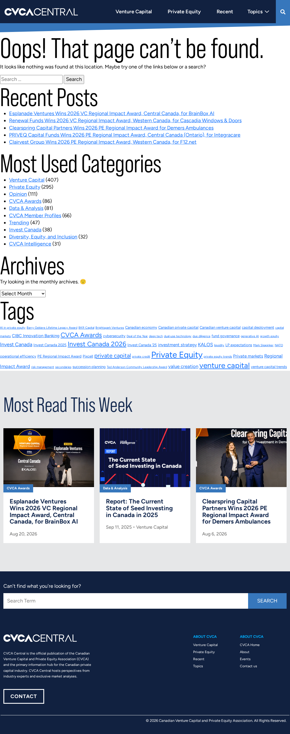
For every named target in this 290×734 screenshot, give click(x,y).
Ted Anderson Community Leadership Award (137, 367)
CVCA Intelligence (30, 244)
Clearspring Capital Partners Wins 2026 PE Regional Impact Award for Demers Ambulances (111, 128)
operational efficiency (18, 356)
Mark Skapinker (263, 345)
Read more (49, 485)
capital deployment (258, 327)
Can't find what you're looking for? (42, 586)
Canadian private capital (178, 327)
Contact (23, 696)
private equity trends (218, 356)
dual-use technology (177, 336)
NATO (279, 345)
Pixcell (88, 356)
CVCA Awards (25, 201)
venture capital (224, 365)
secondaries (63, 367)
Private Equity (24, 187)
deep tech (156, 336)
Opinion (18, 194)
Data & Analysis (26, 208)
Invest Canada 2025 (50, 345)
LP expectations (238, 345)
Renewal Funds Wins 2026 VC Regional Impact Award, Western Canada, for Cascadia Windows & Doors (125, 120)
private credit (141, 356)
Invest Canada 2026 (97, 344)
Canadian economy (141, 327)
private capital (112, 355)
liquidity (219, 345)
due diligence (201, 336)
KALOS (205, 344)
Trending (19, 222)
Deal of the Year (137, 336)
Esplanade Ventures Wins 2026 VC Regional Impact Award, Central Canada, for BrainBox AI (111, 113)
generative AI (250, 336)
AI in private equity (12, 328)
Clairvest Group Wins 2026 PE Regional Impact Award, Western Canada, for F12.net (103, 142)
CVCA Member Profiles (35, 215)
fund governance (226, 336)
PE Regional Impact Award (59, 356)
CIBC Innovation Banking (35, 335)
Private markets (248, 356)
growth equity (269, 336)
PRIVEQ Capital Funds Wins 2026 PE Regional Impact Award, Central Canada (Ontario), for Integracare (124, 135)
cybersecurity (114, 336)
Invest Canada (25, 230)
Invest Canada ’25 (142, 345)
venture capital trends (269, 367)
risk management (42, 367)
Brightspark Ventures (109, 328)
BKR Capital (86, 328)
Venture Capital (26, 180)
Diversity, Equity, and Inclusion (43, 237)
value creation (183, 366)
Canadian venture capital (220, 327)
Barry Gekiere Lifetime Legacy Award (52, 328)
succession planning (89, 367)
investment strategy (177, 344)
